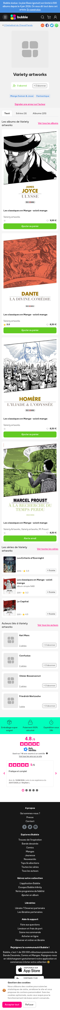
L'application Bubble (30, 883)
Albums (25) (39, 113)
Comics (30, 847)
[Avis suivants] (56, 774)
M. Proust (43, 529)
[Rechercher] (42, 17)
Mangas (30, 851)
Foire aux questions (30, 924)
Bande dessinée (30, 843)
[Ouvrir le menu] (5, 17)
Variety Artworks (11, 529)
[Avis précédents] (4, 774)
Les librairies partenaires (30, 912)
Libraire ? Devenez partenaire (30, 908)
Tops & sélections (30, 863)
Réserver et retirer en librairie (30, 940)
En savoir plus (34, 9)
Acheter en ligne (30, 936)
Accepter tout (12, 1004)
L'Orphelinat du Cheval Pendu (18, 25)
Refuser (29, 1004)
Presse (30, 817)
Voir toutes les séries (47, 549)
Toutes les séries (30, 867)
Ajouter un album (30, 895)
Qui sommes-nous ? (30, 813)
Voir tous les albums (48, 123)
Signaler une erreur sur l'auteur (30, 104)
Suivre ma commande (30, 932)
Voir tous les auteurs (48, 625)
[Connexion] (55, 17)
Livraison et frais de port (30, 928)
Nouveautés (30, 859)
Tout (7, 113)
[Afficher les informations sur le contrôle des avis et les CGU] (47, 753)
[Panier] (49, 17)
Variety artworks (11, 217)
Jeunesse (30, 855)
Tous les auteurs (30, 871)
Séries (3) (21, 113)
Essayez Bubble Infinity (30, 887)
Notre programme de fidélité (30, 891)
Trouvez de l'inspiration (30, 839)
